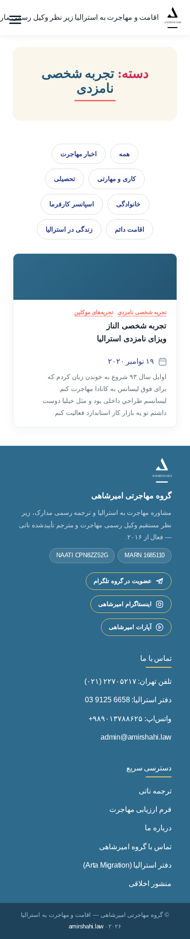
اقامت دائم (129, 229)
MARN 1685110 (145, 555)
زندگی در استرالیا (69, 229)
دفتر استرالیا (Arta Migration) (127, 865)
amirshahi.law (86, 926)
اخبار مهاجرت (78, 153)
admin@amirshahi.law (136, 737)
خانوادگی (128, 204)
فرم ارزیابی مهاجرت (140, 809)
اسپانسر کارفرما (71, 204)
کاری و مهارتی (116, 178)
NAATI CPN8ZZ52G (82, 555)
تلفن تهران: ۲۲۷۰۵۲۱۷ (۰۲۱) (128, 681)
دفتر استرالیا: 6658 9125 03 (128, 700)
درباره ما (158, 828)
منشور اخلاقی (150, 883)
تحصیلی (64, 178)
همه (124, 153)
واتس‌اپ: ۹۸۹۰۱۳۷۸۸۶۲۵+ (130, 719)
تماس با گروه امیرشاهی (135, 847)
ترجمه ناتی (155, 791)
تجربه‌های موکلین (93, 312)
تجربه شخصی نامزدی (142, 312)
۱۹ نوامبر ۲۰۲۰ (131, 361)
